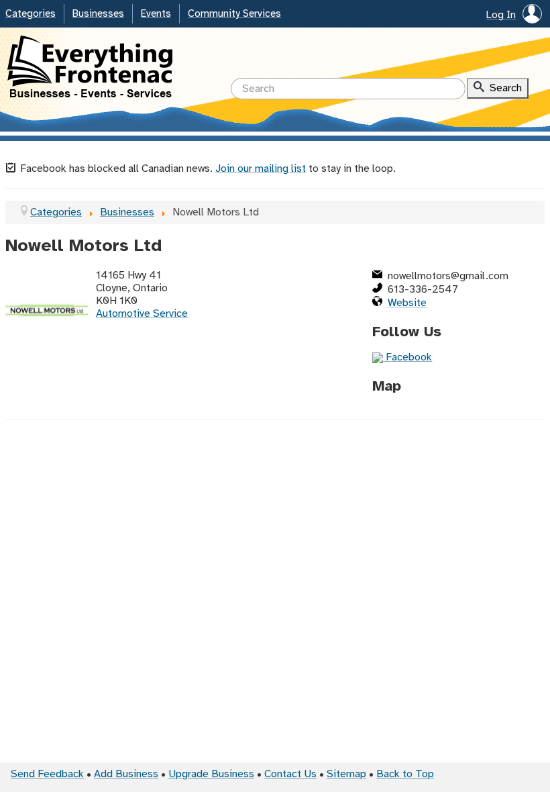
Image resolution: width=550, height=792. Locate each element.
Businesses (98, 14)
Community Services (234, 14)
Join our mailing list (260, 169)
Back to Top (405, 774)
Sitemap (346, 774)
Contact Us (290, 774)
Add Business (126, 774)
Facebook (407, 357)
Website (407, 303)
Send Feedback (47, 774)
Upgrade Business (211, 774)
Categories (30, 14)
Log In (501, 15)
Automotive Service (142, 313)
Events (156, 14)
